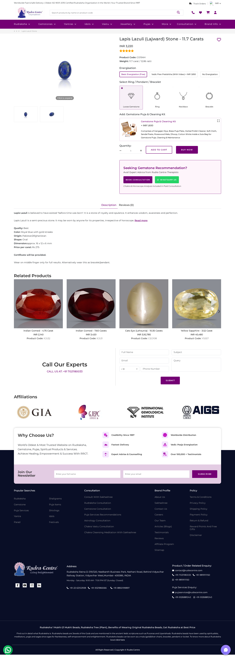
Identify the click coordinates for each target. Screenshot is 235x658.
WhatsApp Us (168, 180)
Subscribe (205, 474)
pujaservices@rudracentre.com (191, 592)
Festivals (54, 522)
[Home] (30, 12)
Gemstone (20, 504)
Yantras (68, 24)
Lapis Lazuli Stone (29, 31)
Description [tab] (108, 205)
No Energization (210, 74)
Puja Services (21, 510)
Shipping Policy (198, 509)
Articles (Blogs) (163, 526)
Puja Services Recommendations (102, 514)
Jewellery (126, 24)
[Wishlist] (200, 12)
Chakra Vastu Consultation (99, 526)
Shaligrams (55, 498)
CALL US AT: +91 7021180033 (64, 371)
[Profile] (215, 12)
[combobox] (129, 369)
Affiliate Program (164, 544)
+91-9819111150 (203, 575)
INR (217, 3)
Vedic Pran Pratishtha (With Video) (174, 74)
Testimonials (162, 532)
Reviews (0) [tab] (126, 205)
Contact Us (161, 509)
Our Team (160, 520)
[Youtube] (24, 585)
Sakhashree (161, 503)
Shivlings (54, 510)
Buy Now (187, 150)
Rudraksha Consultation (97, 503)
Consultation (185, 24)
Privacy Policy (198, 503)
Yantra (17, 516)
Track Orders (199, 3)
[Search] (178, 12)
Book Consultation (138, 180)
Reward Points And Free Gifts (203, 528)
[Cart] (208, 12)
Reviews (159, 538)
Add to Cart (159, 150)
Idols (88, 24)
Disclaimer (196, 535)
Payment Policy (199, 514)
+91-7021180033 (183, 575)
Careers (159, 514)
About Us (160, 497)
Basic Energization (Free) (133, 74)
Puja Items (55, 504)
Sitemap (159, 550)
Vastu (105, 24)
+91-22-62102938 (78, 588)
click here (120, 640)
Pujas (147, 24)
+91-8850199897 (121, 588)
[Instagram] (32, 585)
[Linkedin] (39, 585)
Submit (170, 380)
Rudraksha (20, 24)
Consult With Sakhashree (98, 497)
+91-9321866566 (99, 588)
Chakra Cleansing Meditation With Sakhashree (110, 532)
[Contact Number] (193, 12)
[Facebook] (17, 585)
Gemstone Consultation (97, 509)
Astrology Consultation (97, 520)
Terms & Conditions (201, 497)
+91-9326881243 (183, 597)
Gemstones (45, 24)
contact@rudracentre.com (188, 570)
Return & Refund (199, 520)
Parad (17, 522)
